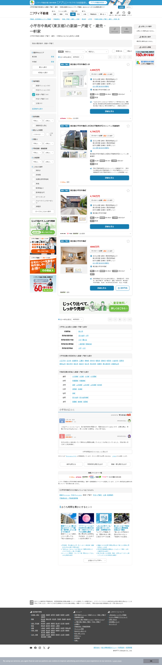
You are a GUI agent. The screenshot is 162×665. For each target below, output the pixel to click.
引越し (76, 640)
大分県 (62, 635)
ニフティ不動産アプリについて (118, 617)
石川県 (62, 623)
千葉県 (59, 619)
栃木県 (69, 619)
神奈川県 (48, 619)
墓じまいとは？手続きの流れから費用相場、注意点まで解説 (121, 528)
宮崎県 (67, 635)
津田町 (74, 389)
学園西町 (75, 381)
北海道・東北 (35, 615)
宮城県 (58, 615)
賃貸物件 (110, 495)
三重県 (58, 626)
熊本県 (58, 635)
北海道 (43, 615)
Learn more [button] (117, 661)
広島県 (43, 630)
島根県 (58, 630)
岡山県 (48, 630)
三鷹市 (81, 361)
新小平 (80, 331)
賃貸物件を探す (37, 109)
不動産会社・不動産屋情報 (69, 498)
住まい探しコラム (79, 633)
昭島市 (98, 361)
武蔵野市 (75, 361)
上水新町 (79, 385)
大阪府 (43, 628)
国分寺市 (70, 364)
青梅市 (87, 361)
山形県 (67, 615)
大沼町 (81, 376)
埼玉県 (54, 619)
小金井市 (115, 361)
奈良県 (62, 628)
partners (45, 661)
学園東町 (82, 381)
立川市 (69, 361)
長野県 (53, 623)
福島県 (43, 617)
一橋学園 (81, 344)
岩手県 (53, 615)
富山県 (58, 623)
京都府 (53, 628)
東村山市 (63, 364)
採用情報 (129, 647)
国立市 (76, 364)
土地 (104, 495)
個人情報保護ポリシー (109, 647)
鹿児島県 (43, 637)
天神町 (80, 389)
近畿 (32, 628)
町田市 (109, 361)
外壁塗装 (77, 638)
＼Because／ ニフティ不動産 (117, 615)
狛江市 (87, 364)
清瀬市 (99, 364)
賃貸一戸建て (101, 615)
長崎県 (53, 635)
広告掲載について (114, 622)
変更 (52, 57)
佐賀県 (48, 635)
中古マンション (76, 495)
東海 (32, 626)
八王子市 (63, 361)
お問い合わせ (113, 619)
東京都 (43, 619)
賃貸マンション (82, 615)
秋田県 (62, 615)
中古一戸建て (97, 495)
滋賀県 (58, 628)
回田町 (85, 402)
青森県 (48, 615)
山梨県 (48, 623)
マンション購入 (79, 619)
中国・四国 (34, 630)
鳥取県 (53, 630)
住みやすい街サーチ (80, 631)
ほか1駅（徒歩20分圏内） (101, 86)
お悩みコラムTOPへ (95, 560)
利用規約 (121, 647)
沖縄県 (49, 637)
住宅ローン (77, 636)
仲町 (73, 393)
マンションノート (71, 456)
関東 (32, 619)
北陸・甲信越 (35, 623)
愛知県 (43, 626)
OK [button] (151, 661)
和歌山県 (68, 628)
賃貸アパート (92, 615)
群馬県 (43, 621)
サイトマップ (113, 624)
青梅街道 (89, 344)
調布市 (103, 361)
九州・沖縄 (34, 635)
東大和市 (93, 364)
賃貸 (75, 615)
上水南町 (93, 385)
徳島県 (67, 630)
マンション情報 (79, 629)
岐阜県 (48, 626)
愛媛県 (48, 632)
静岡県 (53, 626)
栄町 (73, 385)
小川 (80, 340)
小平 (87, 335)
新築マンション (65, 495)
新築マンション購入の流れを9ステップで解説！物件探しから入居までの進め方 (68, 529)
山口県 (62, 630)
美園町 (74, 402)
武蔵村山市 (115, 364)
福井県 (67, 623)
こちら (114, 456)
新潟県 (43, 623)
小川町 (87, 376)
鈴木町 (99, 385)
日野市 (121, 361)
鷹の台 (84, 340)
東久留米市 (106, 364)
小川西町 (93, 376)
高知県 (53, 632)
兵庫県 (48, 628)
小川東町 (75, 376)
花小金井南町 (84, 397)
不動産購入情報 (79, 617)
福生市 (81, 364)
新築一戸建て (87, 622)
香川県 (43, 632)
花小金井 (81, 335)
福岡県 (43, 635)
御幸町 (80, 402)
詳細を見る (109, 111)
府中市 (92, 361)
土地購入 (77, 624)
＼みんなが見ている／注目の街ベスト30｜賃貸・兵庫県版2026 (104, 528)
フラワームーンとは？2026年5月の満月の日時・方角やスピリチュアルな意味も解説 (86, 529)
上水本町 (86, 385)
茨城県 (64, 619)
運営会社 (97, 647)
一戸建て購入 (78, 622)
